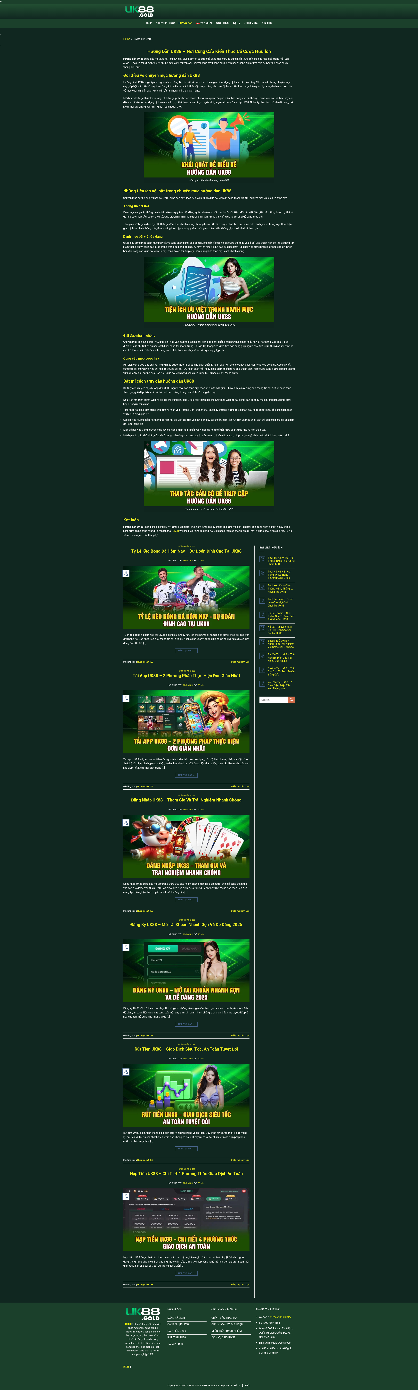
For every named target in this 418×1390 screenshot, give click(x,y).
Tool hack (223, 23)
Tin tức (267, 23)
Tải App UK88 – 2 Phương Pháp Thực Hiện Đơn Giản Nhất (186, 675)
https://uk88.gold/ (280, 1317)
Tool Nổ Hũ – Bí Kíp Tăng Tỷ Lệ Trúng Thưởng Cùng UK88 (279, 574)
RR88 (126, 1366)
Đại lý (236, 23)
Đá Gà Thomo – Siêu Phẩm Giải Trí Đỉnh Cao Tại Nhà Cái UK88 (281, 616)
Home (126, 39)
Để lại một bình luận (240, 662)
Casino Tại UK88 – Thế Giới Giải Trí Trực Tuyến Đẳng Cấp (281, 671)
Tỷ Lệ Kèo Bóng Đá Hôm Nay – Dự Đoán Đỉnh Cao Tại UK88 (186, 551)
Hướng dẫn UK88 (186, 546)
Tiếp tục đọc (186, 650)
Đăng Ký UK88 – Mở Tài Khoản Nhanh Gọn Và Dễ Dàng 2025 (186, 924)
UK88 (149, 23)
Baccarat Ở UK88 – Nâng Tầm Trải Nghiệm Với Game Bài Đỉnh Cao (281, 644)
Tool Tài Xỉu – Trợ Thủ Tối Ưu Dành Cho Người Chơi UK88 (281, 560)
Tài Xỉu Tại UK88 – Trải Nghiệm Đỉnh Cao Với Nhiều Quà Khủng (281, 657)
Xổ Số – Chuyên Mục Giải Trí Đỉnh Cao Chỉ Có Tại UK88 (280, 630)
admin (201, 561)
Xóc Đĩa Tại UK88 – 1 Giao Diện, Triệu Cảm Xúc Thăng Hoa (280, 685)
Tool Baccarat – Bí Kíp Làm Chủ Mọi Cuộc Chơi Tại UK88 (280, 602)
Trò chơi (206, 23)
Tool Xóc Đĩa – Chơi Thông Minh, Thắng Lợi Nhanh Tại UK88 (281, 588)
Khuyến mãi (251, 23)
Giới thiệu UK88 (165, 23)
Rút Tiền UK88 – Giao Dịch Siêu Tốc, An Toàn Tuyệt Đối (186, 1049)
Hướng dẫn (185, 23)
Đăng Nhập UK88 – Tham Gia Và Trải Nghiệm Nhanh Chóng (186, 800)
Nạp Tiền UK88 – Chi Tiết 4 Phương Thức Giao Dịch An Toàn (186, 1173)
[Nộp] (291, 700)
